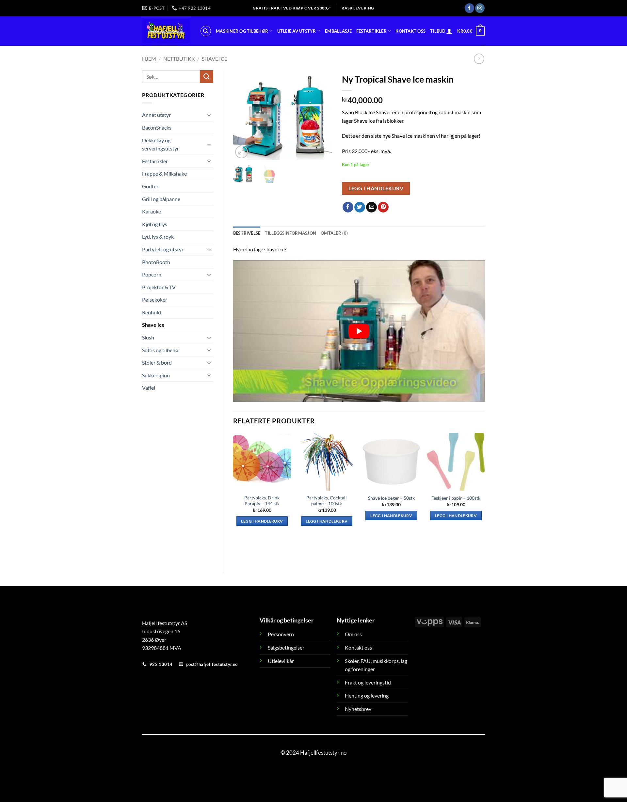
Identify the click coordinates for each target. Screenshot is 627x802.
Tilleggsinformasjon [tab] (290, 233)
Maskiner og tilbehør (242, 31)
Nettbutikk (179, 58)
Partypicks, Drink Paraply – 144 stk (262, 501)
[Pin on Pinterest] (383, 207)
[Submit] (206, 76)
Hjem (149, 58)
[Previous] (243, 115)
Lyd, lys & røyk (158, 236)
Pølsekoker (154, 299)
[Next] (322, 115)
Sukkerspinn (156, 375)
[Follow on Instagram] (480, 8)
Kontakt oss (410, 31)
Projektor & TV (159, 287)
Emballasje (338, 31)
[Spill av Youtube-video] (359, 331)
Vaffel (148, 388)
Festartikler (371, 31)
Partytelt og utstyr (163, 249)
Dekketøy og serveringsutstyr (160, 144)
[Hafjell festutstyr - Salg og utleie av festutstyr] (166, 31)
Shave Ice (214, 58)
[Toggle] (209, 115)
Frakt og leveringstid (368, 682)
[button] (449, 31)
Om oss (353, 634)
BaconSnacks (156, 127)
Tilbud (438, 31)
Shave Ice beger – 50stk (391, 498)
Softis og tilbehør (161, 350)
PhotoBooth (156, 262)
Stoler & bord (157, 362)
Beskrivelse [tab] (247, 233)
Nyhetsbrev (358, 709)
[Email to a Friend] (371, 207)
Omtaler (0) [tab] (334, 233)
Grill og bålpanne (161, 199)
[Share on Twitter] (359, 207)
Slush (148, 337)
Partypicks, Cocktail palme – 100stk (326, 501)
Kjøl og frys (154, 224)
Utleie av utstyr (296, 31)
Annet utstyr (156, 115)
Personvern (281, 634)
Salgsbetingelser (286, 647)
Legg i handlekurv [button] (262, 521)
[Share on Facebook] (348, 207)
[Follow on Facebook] (469, 8)
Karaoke (151, 211)
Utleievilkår (281, 661)
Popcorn (151, 274)
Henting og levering (367, 695)
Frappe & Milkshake (164, 173)
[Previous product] (479, 59)
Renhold (151, 312)
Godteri (151, 186)
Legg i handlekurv (375, 188)
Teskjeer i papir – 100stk (456, 498)
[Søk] (206, 31)
